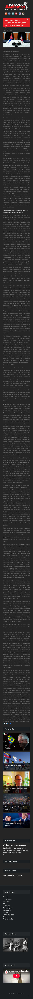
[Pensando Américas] (16, 6)
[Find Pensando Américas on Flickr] (20, 13)
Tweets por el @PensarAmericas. (13, 875)
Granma (5, 912)
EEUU (11, 848)
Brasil (10, 850)
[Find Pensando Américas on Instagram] (23, 13)
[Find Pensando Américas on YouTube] (16, 13)
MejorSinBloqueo (17, 852)
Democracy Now (8, 908)
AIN (4, 903)
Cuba (6, 845)
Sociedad (6, 803)
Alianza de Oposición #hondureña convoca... (15, 808)
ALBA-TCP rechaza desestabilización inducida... (16, 789)
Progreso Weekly (8, 919)
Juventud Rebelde (8, 914)
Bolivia (9, 852)
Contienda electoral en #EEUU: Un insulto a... (14, 824)
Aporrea (5, 917)
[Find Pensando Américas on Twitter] (13, 13)
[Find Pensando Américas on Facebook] (9, 13)
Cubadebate (6, 901)
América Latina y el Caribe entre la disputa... (15, 766)
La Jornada (6, 906)
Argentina (19, 850)
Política (5, 742)
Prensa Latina (7, 899)
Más (4, 855)
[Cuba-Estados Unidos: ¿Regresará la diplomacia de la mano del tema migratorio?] (16, 39)
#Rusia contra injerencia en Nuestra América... (15, 747)
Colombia (25, 850)
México (5, 852)
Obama (14, 850)
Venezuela (14, 845)
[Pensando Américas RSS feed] (6, 13)
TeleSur (5, 897)
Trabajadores (7, 910)
